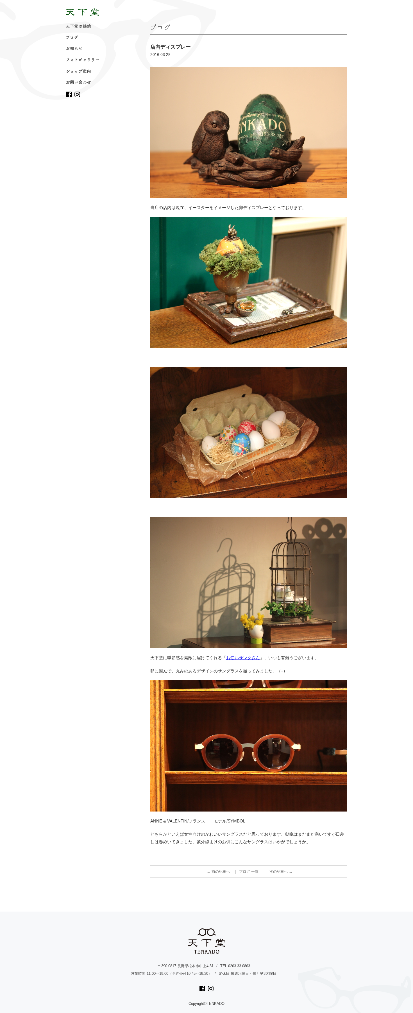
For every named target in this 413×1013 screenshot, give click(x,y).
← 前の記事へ (218, 871)
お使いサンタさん (243, 657)
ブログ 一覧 (248, 871)
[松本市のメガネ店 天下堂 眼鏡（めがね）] (82, 12)
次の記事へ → (280, 871)
